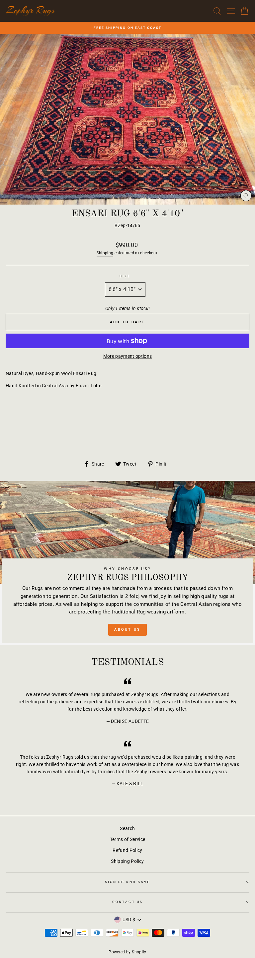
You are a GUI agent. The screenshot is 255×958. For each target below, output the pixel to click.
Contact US (127, 902)
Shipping (105, 253)
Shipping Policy (127, 861)
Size (125, 276)
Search (127, 828)
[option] (127, 28)
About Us (127, 629)
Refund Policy (127, 850)
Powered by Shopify (127, 952)
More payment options (127, 356)
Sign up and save (127, 882)
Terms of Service (127, 839)
